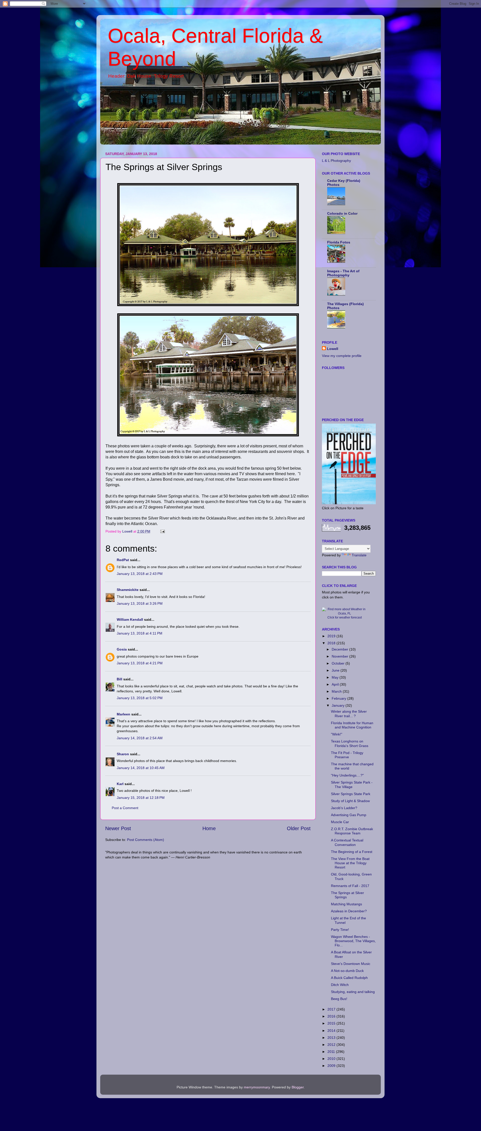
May (335, 677)
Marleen (123, 714)
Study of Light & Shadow (350, 801)
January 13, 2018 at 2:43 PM (140, 574)
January (338, 705)
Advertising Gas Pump (348, 815)
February (339, 698)
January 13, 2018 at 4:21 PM (140, 663)
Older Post (299, 828)
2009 (331, 1066)
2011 (331, 1052)
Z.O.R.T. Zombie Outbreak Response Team (352, 831)
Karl (120, 784)
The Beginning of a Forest (351, 852)
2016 (331, 1016)
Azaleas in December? (349, 911)
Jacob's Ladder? (344, 808)
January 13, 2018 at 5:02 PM (140, 698)
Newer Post (118, 828)
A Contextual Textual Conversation (347, 842)
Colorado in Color (342, 213)
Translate (359, 555)
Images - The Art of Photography (343, 273)
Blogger (298, 1087)
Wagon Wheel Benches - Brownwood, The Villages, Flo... (353, 941)
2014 (331, 1031)
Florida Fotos (338, 242)
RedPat (123, 560)
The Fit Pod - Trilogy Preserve (347, 755)
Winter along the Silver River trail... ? (349, 713)
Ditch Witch (340, 985)
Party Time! (340, 930)
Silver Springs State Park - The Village (352, 784)
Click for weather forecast (344, 617)
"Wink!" (336, 734)
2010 (331, 1059)
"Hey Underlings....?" (347, 775)
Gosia (122, 649)
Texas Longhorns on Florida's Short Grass (349, 743)
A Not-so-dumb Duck (347, 971)
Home (209, 828)
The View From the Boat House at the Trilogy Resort (350, 863)
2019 (331, 636)
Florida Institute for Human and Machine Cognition (352, 725)
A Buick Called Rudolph (349, 978)
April (336, 684)
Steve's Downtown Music (350, 964)
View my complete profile (342, 356)
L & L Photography (336, 161)
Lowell (332, 349)
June (336, 670)
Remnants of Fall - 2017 (350, 886)
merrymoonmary (257, 1087)
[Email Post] (162, 531)
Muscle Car (340, 822)
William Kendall (130, 619)
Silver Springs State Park (350, 794)
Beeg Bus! (339, 999)
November (340, 656)
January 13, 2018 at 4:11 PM (139, 633)
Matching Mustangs (346, 904)
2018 (331, 643)
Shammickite (128, 590)
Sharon (123, 754)
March (337, 691)
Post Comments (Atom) (145, 840)
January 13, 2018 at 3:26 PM (140, 603)
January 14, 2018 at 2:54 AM (140, 738)
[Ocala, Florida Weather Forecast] (344, 613)
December (340, 649)
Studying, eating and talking (353, 992)
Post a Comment (125, 808)
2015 (331, 1023)
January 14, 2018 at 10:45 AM (141, 768)
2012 (331, 1045)
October (338, 663)
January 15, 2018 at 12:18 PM (141, 798)
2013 (331, 1038)
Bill (119, 679)
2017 (331, 1009)
